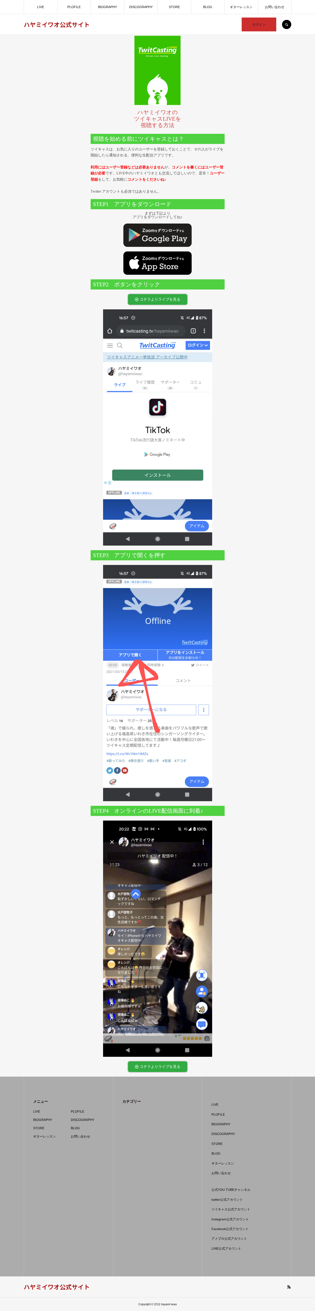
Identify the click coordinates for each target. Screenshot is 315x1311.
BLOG (207, 7)
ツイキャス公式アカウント (230, 1209)
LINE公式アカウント (226, 1248)
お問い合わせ (274, 7)
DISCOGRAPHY (141, 7)
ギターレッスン (241, 7)
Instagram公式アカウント (230, 1219)
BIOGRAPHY (107, 7)
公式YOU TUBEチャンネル (230, 1190)
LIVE (40, 7)
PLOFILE (74, 7)
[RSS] (289, 1286)
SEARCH (286, 24)
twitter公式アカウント (227, 1199)
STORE (174, 7)
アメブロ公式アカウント (229, 1238)
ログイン (259, 24)
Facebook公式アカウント (230, 1229)
